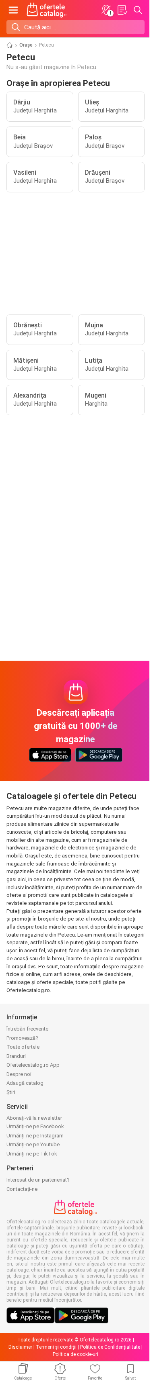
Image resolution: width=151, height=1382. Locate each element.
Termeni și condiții (56, 1347)
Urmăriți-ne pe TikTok (31, 1154)
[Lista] (122, 10)
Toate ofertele (22, 1047)
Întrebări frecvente (27, 1029)
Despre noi (18, 1074)
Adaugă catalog (24, 1083)
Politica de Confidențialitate (110, 1347)
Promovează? (22, 1038)
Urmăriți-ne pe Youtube (33, 1144)
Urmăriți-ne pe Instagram (35, 1136)
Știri (10, 1092)
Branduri (16, 1056)
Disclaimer (20, 1347)
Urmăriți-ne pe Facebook (35, 1126)
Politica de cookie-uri (75, 1354)
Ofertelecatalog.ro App (33, 1065)
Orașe (26, 45)
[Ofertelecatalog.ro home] (47, 10)
